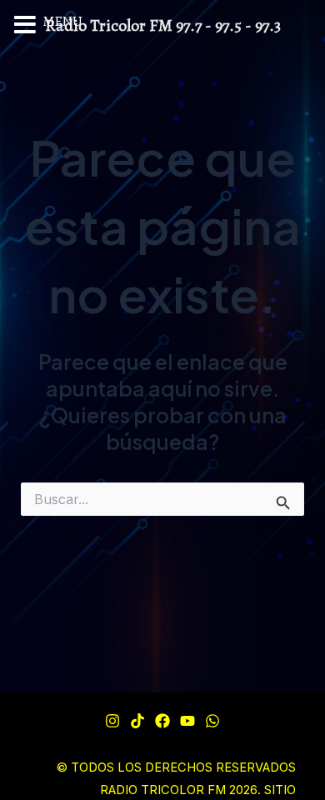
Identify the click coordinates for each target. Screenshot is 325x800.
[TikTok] (137, 720)
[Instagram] (112, 720)
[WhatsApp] (212, 720)
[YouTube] (187, 720)
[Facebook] (162, 720)
